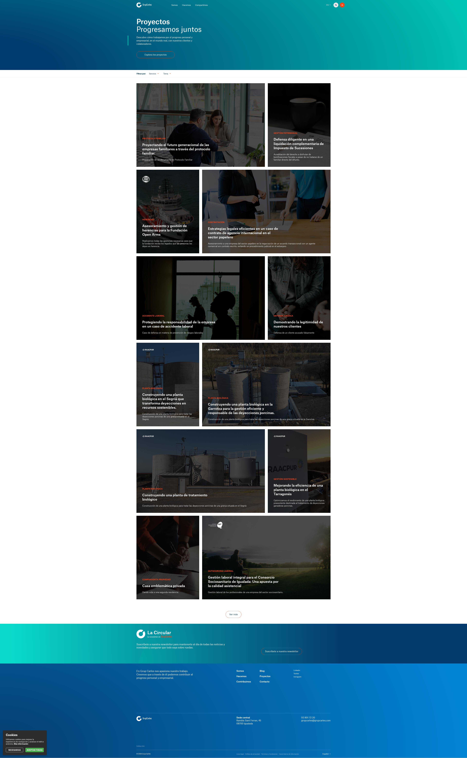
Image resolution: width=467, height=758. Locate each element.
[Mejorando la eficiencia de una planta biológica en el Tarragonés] (299, 471)
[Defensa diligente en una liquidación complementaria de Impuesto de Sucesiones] (299, 125)
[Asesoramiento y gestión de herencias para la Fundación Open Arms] (167, 211)
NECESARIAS (14, 750)
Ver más (233, 614)
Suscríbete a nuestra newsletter (281, 651)
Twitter (296, 674)
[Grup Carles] (148, 5)
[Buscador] (335, 5)
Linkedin (297, 670)
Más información (21, 744)
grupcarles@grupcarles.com (316, 720)
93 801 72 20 (308, 717)
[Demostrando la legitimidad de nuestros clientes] (299, 298)
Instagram (297, 677)
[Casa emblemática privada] (167, 557)
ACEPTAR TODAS (34, 750)
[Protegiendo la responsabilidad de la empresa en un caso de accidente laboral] (200, 298)
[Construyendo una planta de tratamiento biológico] (200, 471)
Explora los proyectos (156, 54)
